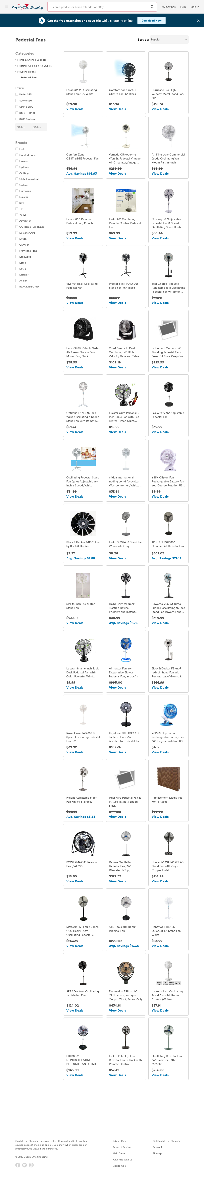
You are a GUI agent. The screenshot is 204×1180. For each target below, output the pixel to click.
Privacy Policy (120, 1141)
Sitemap (157, 1153)
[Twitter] (24, 1165)
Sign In (195, 7)
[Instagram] (31, 1165)
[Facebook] (17, 1165)
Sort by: (143, 39)
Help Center (119, 1153)
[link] (27, 6)
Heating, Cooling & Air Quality (33, 65)
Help (183, 7)
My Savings (169, 7)
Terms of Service (122, 1147)
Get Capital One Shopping (167, 1141)
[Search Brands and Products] (152, 6)
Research (158, 1147)
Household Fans (25, 71)
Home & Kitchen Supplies (30, 59)
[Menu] (7, 6)
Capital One (119, 1165)
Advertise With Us (122, 1159)
